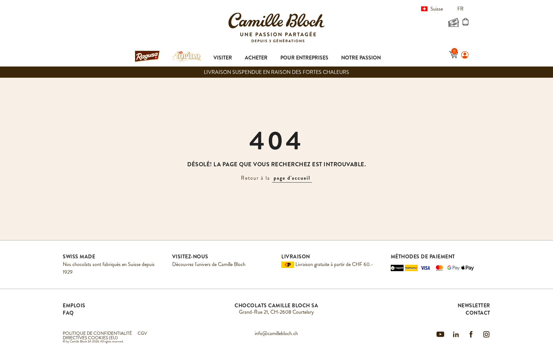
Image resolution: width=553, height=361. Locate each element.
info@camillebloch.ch (276, 333)
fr (461, 8)
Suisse (436, 8)
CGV (142, 333)
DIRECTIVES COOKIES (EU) (90, 337)
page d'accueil (292, 178)
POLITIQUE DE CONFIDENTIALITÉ (97, 333)
